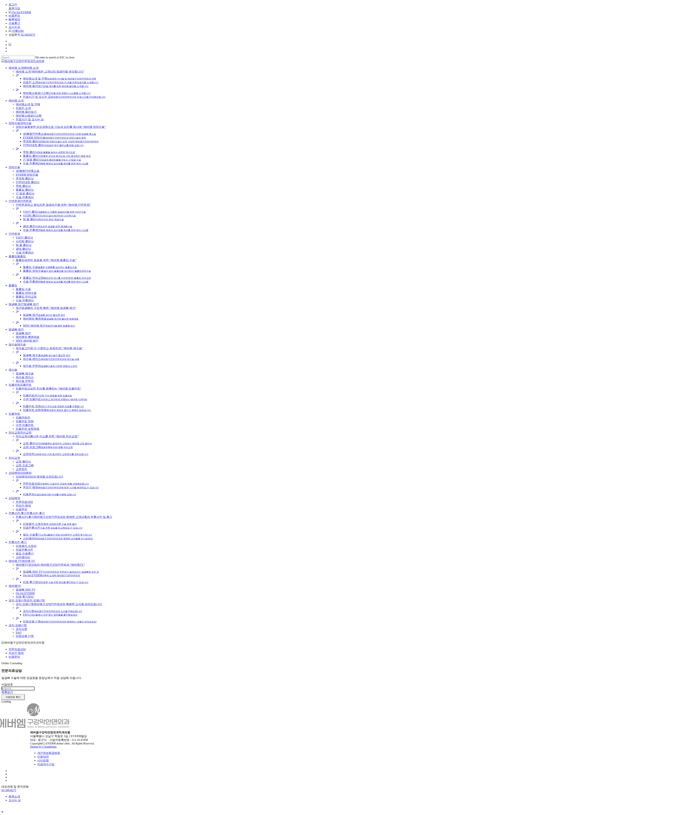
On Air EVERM (21, 12)
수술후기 (14, 23)
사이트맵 (43, 760)
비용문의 (14, 15)
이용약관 (43, 756)
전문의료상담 (17, 649)
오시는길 (14, 26)
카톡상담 (17, 30)
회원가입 (14, 8)
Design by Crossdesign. (43, 746)
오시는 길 (15, 800)
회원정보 (12, 806)
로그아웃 (31, 806)
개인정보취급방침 (48, 752)
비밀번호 (7, 684)
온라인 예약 (16, 653)
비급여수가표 (45, 764)
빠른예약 (14, 19)
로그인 (13, 4)
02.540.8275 (28, 34)
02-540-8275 (8, 790)
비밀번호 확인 (13, 697)
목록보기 (7, 692)
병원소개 (14, 796)
